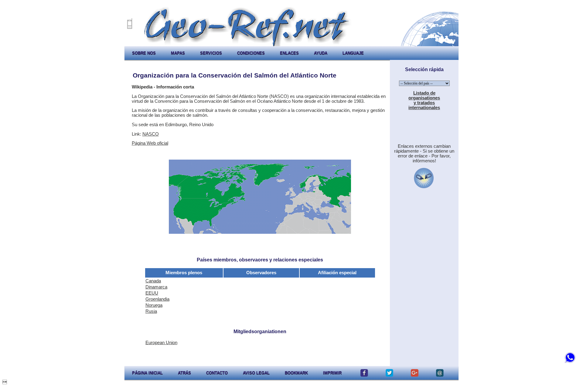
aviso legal (256, 373)
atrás (184, 373)
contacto (217, 373)
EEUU (151, 293)
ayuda (320, 53)
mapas (178, 53)
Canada (153, 280)
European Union (161, 342)
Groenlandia (157, 299)
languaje (353, 53)
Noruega (153, 305)
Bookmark (296, 373)
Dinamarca (156, 287)
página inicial (147, 373)
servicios (211, 53)
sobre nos (144, 53)
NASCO (150, 134)
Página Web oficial (150, 143)
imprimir (332, 373)
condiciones (251, 53)
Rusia (151, 311)
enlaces (289, 53)
